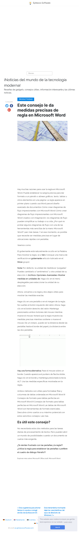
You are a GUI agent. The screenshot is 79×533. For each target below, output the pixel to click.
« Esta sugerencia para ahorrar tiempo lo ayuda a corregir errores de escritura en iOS (28, 510)
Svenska (32, 520)
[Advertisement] (39, 23)
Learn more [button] (68, 522)
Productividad (26, 99)
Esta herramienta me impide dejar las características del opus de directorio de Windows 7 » (54, 511)
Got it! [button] (57, 527)
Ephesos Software (41, 3)
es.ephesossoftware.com (24, 528)
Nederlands (20, 520)
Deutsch (8, 520)
